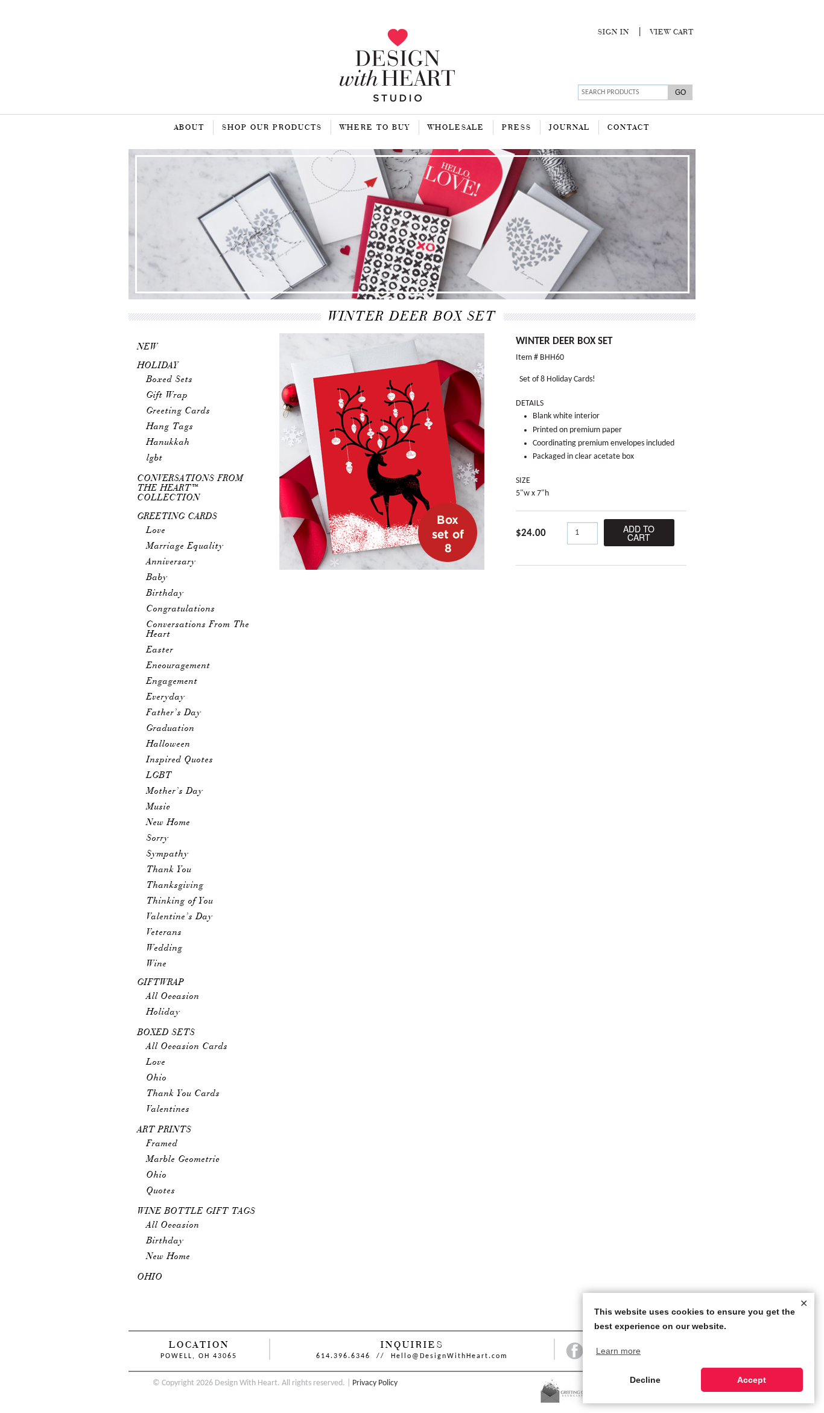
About (189, 128)
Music (159, 807)
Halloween (169, 744)
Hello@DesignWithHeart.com (449, 1356)
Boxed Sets (170, 379)
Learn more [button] (618, 1351)
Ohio (157, 1078)
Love (156, 530)
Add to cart (638, 533)
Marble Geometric (183, 1159)
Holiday (158, 366)
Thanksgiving (175, 885)
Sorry (158, 838)
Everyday (166, 697)
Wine (157, 964)
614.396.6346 (343, 1356)
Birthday (165, 593)
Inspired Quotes (180, 760)
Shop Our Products (272, 128)
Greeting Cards (179, 411)
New (148, 347)
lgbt (155, 458)
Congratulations (181, 609)
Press (516, 128)
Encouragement (179, 666)
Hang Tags (170, 427)
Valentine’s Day (180, 917)
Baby (157, 577)
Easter (160, 650)
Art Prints (165, 1130)
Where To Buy (375, 128)
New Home (169, 823)
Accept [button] (751, 1380)
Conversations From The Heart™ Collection (191, 488)
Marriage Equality (185, 546)
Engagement (172, 681)
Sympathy (168, 854)
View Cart (672, 32)
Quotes (161, 1191)
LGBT (159, 775)
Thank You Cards (183, 1094)
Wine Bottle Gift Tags (197, 1211)
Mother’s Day (175, 791)
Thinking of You (180, 901)
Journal (569, 128)
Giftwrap (161, 982)
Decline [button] (645, 1380)
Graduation (171, 728)
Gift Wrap (167, 395)
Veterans (164, 932)
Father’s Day (174, 713)
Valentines (168, 1109)
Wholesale (456, 128)
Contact (628, 128)
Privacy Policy (375, 1383)
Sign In (613, 32)
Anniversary (171, 562)
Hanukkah (168, 442)
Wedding (165, 948)
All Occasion (173, 996)
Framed (162, 1144)
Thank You (169, 870)
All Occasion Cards (187, 1046)
